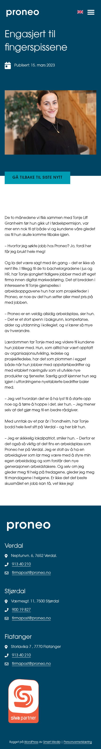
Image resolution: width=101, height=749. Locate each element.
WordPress (31, 742)
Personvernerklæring (78, 742)
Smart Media (51, 742)
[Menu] (90, 12)
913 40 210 (21, 564)
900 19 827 (21, 610)
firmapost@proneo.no (31, 573)
